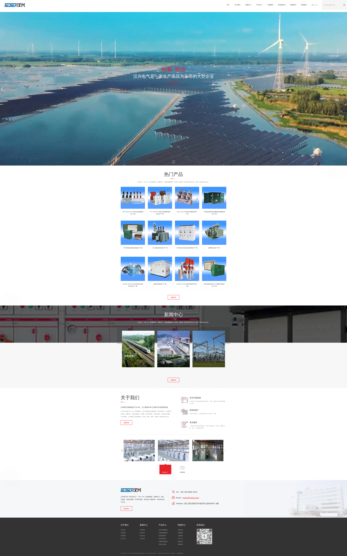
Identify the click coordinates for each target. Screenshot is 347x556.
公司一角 (180, 538)
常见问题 (142, 535)
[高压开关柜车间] (140, 450)
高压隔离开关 (162, 535)
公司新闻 (142, 530)
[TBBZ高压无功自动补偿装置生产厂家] (187, 233)
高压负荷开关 (162, 538)
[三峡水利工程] (173, 349)
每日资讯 (142, 533)
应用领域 (180, 533)
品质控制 (180, 530)
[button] (345, 89)
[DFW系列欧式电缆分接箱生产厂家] (133, 233)
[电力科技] (208, 349)
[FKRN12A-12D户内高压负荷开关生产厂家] (187, 269)
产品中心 (259, 5)
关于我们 (237, 5)
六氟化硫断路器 (163, 533)
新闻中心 (248, 5)
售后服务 (123, 533)
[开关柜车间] (174, 450)
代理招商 (123, 535)
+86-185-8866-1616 (188, 492)
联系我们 (304, 5)
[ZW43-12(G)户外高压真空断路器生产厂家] (187, 198)
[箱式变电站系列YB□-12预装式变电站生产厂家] (214, 269)
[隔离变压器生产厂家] (214, 233)
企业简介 (123, 530)
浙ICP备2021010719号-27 (164, 553)
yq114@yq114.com (191, 498)
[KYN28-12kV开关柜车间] (208, 450)
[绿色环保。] (138, 349)
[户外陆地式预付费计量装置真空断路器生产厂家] (214, 198)
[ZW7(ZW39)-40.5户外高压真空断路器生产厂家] (133, 198)
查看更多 (173, 83)
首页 (228, 5)
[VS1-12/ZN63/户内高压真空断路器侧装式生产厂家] (160, 198)
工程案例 (270, 5)
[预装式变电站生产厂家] (160, 269)
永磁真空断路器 (163, 541)
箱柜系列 (293, 5)
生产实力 (123, 538)
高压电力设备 (162, 544)
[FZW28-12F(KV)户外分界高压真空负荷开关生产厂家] (133, 269)
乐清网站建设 (179, 553)
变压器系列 (281, 5)
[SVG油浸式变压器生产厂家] (160, 233)
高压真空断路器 (163, 530)
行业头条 (142, 538)
